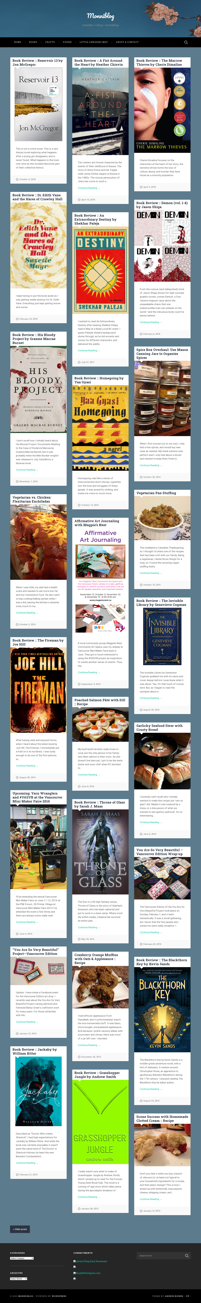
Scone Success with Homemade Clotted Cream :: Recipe (162, 1118)
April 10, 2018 (88, 200)
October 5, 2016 (27, 624)
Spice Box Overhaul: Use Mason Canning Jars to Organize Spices (162, 353)
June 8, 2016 (87, 786)
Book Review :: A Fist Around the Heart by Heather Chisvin (98, 62)
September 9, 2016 (90, 684)
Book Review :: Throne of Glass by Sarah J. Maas (99, 804)
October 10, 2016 (152, 585)
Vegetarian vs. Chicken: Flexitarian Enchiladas (32, 499)
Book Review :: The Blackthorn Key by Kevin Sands (161, 962)
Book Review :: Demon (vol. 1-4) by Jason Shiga (162, 205)
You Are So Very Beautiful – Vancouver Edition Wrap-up (159, 852)
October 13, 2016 (90, 505)
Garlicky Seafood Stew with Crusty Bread (159, 727)
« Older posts (20, 1229)
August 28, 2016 (27, 777)
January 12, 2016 (27, 1033)
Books (33, 42)
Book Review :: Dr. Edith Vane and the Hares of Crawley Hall (37, 197)
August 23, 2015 (151, 1101)
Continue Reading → (89, 187)
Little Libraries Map (94, 42)
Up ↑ (188, 1296)
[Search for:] (164, 1255)
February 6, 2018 (151, 334)
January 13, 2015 (151, 1211)
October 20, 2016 (152, 477)
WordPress (59, 1296)
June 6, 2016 (149, 834)
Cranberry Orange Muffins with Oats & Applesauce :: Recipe (96, 959)
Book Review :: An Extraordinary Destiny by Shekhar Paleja (95, 219)
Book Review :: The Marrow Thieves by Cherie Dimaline (159, 62)
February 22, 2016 (152, 944)
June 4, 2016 (25, 934)
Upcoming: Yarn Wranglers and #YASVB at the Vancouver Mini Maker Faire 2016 (37, 797)
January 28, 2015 (89, 1208)
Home (17, 42)
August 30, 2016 (151, 710)
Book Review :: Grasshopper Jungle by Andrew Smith (97, 1074)
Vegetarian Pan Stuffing (156, 493)
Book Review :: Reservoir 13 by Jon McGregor (38, 62)
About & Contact (127, 42)
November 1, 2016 (28, 481)
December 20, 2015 (91, 1057)
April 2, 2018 (149, 187)
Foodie (67, 42)
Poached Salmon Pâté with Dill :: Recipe (99, 702)
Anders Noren (174, 1296)
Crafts (50, 42)
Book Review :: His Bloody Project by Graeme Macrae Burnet (34, 338)
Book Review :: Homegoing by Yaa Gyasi (99, 380)
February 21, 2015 (28, 1174)
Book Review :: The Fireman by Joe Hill (38, 642)
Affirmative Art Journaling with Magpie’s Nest (96, 523)
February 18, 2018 (28, 319)
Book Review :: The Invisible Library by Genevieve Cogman (161, 602)
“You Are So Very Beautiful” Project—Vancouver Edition (36, 951)
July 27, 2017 (87, 362)
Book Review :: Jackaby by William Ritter (35, 1051)
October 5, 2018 (27, 179)
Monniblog (100, 15)
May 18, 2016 (87, 939)
